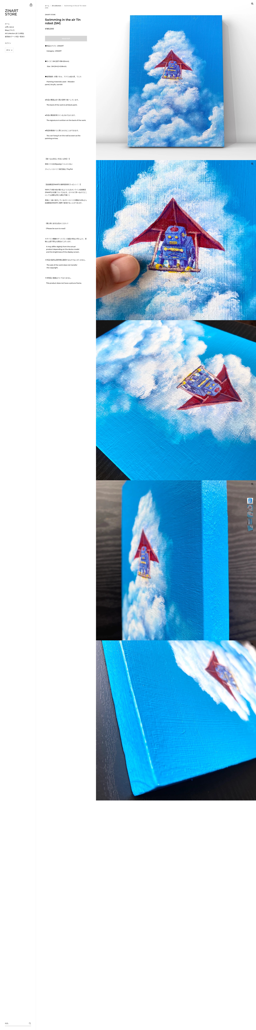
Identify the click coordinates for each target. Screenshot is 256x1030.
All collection (56, 6)
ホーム (47, 6)
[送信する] (30, 1023)
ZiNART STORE (11, 12)
